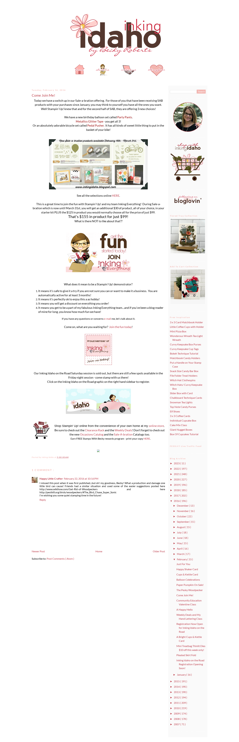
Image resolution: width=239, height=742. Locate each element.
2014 (177, 686)
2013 (177, 692)
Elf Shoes (175, 411)
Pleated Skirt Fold (186, 655)
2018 (177, 490)
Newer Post (38, 551)
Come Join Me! (43, 95)
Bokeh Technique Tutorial (184, 353)
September (183, 521)
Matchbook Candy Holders (185, 358)
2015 (177, 681)
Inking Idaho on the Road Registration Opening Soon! (190, 664)
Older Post (159, 551)
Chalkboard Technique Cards (186, 397)
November (183, 510)
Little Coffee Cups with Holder (187, 326)
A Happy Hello (184, 609)
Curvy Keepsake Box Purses (185, 344)
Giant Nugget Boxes (181, 429)
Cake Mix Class (178, 425)
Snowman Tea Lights (181, 402)
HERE (115, 195)
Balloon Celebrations (188, 579)
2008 (177, 718)
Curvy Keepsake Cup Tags (184, 348)
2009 (177, 713)
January (181, 674)
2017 (177, 495)
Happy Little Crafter (51, 478)
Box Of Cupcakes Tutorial (184, 434)
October (182, 516)
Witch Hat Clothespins (182, 380)
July (179, 532)
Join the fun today (120, 327)
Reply (43, 499)
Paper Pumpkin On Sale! (190, 584)
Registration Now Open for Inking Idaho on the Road (190, 627)
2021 (177, 474)
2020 (177, 479)
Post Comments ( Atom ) (60, 558)
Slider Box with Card (181, 393)
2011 (177, 702)
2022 (177, 468)
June (180, 537)
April (180, 548)
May (179, 543)
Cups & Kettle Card (187, 574)
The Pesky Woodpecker (189, 590)
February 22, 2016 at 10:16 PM (81, 478)
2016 (177, 500)
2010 (177, 708)
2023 (177, 463)
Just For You (183, 563)
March (181, 553)
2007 (177, 724)
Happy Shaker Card (187, 569)
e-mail (107, 318)
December (183, 505)
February (182, 559)
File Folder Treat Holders (183, 375)
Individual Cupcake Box (183, 420)
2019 (177, 484)
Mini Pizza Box (178, 331)
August (181, 527)
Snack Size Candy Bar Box (184, 371)
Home (98, 551)
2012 (177, 697)
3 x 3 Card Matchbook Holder (186, 322)
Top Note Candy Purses (183, 406)
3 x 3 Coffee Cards (180, 415)
